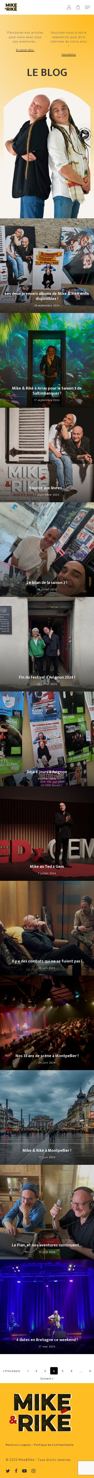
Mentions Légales (18, 1444)
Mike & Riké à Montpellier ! (47, 1150)
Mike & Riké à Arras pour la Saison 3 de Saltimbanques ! (47, 391)
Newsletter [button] (69, 54)
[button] (87, 7)
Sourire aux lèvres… (47, 488)
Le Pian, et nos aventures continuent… (47, 1245)
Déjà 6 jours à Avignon (47, 772)
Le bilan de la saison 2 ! (47, 582)
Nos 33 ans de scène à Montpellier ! (47, 1055)
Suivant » (47, 1378)
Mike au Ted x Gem (47, 866)
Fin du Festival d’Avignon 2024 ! (47, 677)
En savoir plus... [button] (25, 50)
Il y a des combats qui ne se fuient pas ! (47, 961)
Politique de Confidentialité (54, 1444)
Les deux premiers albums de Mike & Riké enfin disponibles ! (47, 296)
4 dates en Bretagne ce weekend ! (47, 1339)
